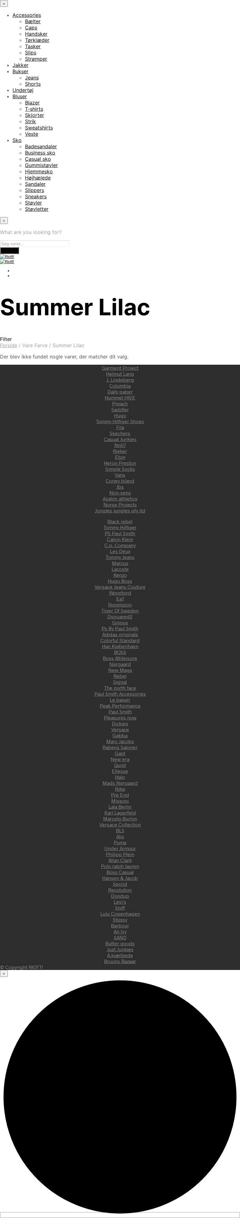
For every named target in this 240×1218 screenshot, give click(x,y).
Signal (120, 682)
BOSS (120, 652)
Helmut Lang (120, 374)
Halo (120, 777)
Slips (30, 52)
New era (120, 759)
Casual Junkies (120, 439)
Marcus (120, 563)
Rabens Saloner (120, 747)
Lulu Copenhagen (120, 913)
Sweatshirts (39, 127)
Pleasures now (120, 717)
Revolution (120, 890)
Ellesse (120, 771)
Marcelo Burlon (120, 818)
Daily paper (120, 391)
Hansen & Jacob (120, 878)
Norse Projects (120, 504)
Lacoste (120, 569)
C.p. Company (120, 545)
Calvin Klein (120, 539)
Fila (120, 427)
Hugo (120, 415)
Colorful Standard (120, 640)
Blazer (32, 102)
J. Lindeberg (120, 380)
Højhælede (38, 178)
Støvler (33, 203)
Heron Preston (120, 463)
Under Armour (120, 848)
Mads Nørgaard (120, 783)
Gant (120, 753)
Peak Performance (120, 705)
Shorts (33, 84)
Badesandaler (41, 146)
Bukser (20, 71)
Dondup (120, 896)
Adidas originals (120, 634)
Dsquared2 (120, 616)
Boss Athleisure (120, 658)
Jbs (120, 487)
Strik (30, 121)
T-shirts (34, 109)
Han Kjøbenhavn (120, 646)
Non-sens (120, 492)
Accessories (26, 15)
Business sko (40, 153)
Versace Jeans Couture (120, 587)
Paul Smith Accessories (120, 694)
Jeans (32, 77)
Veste (31, 134)
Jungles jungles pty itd (120, 510)
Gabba (120, 735)
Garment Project (120, 368)
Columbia (120, 385)
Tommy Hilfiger (120, 527)
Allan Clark (120, 860)
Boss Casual (120, 872)
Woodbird (120, 593)
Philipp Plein (120, 854)
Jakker (20, 65)
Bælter (33, 21)
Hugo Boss (120, 581)
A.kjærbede (120, 955)
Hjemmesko (39, 171)
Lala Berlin (120, 806)
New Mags (120, 670)
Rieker (120, 451)
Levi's (120, 902)
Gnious (120, 622)
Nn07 (120, 445)
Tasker (33, 46)
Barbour (120, 925)
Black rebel (120, 521)
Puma (120, 842)
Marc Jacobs (120, 741)
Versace (120, 729)
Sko (17, 140)
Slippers (34, 190)
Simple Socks (120, 469)
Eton (120, 457)
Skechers (120, 433)
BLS (120, 830)
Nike (120, 789)
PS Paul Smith (120, 533)
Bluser (19, 96)
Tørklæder (37, 40)
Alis (120, 836)
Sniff (120, 908)
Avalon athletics (120, 498)
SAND (120, 937)
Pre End (120, 795)
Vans (120, 475)
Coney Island (120, 481)
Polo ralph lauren (120, 866)
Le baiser (120, 700)
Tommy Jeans (120, 557)
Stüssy (120, 919)
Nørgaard (120, 664)
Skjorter (34, 115)
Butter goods (120, 943)
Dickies (120, 723)
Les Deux (120, 551)
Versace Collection (120, 824)
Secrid (120, 884)
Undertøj (22, 90)
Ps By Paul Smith (120, 628)
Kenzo (120, 575)
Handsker (36, 34)
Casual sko (38, 159)
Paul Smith (120, 711)
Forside (8, 345)
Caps (31, 27)
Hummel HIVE (120, 397)
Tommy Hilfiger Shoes (120, 421)
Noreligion (120, 604)
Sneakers (36, 196)
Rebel (120, 676)
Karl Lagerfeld (120, 812)
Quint (120, 765)
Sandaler (35, 184)
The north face (120, 688)
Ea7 (120, 598)
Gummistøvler (41, 165)
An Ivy (120, 931)
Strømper (36, 59)
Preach (120, 403)
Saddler (120, 409)
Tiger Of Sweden (120, 610)
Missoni (120, 801)
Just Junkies (120, 949)
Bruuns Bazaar (120, 961)
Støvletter (36, 209)
